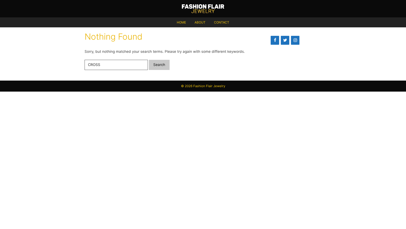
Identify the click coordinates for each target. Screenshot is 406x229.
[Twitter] (285, 40)
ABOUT (200, 22)
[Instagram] (295, 40)
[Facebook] (275, 40)
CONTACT (221, 22)
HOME (181, 22)
